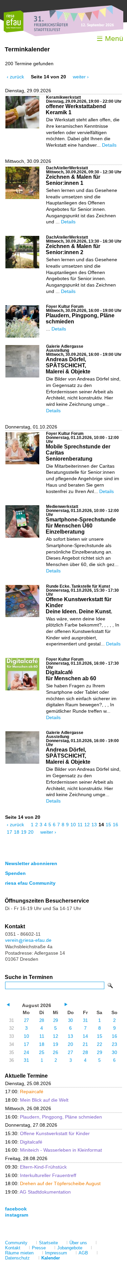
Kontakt (12, 1247)
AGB (83, 1252)
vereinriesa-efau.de (28, 940)
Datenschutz (17, 1257)
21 (85, 1044)
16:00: (53, 1117)
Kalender (50, 1257)
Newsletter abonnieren (31, 863)
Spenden (15, 873)
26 (55, 1052)
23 (114, 1044)
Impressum (56, 1252)
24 (26, 1052)
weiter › (81, 76)
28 (41, 1020)
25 (41, 1052)
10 (73, 824)
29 (55, 1020)
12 (87, 824)
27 (26, 1020)
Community (16, 1242)
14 (85, 1036)
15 (108, 824)
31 (85, 1020)
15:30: (47, 1133)
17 (9, 832)
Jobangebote (69, 1247)
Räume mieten (19, 1252)
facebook (16, 1208)
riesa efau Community (30, 883)
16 (115, 824)
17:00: (24, 1091)
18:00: (36, 1100)
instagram (16, 1215)
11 (80, 824)
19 (23, 832)
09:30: (36, 1167)
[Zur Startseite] (13, 30)
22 (99, 1044)
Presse (39, 1247)
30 (70, 1020)
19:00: (38, 1192)
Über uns (78, 1242)
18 (16, 832)
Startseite (48, 1242)
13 (94, 824)
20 (31, 832)
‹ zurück (15, 76)
